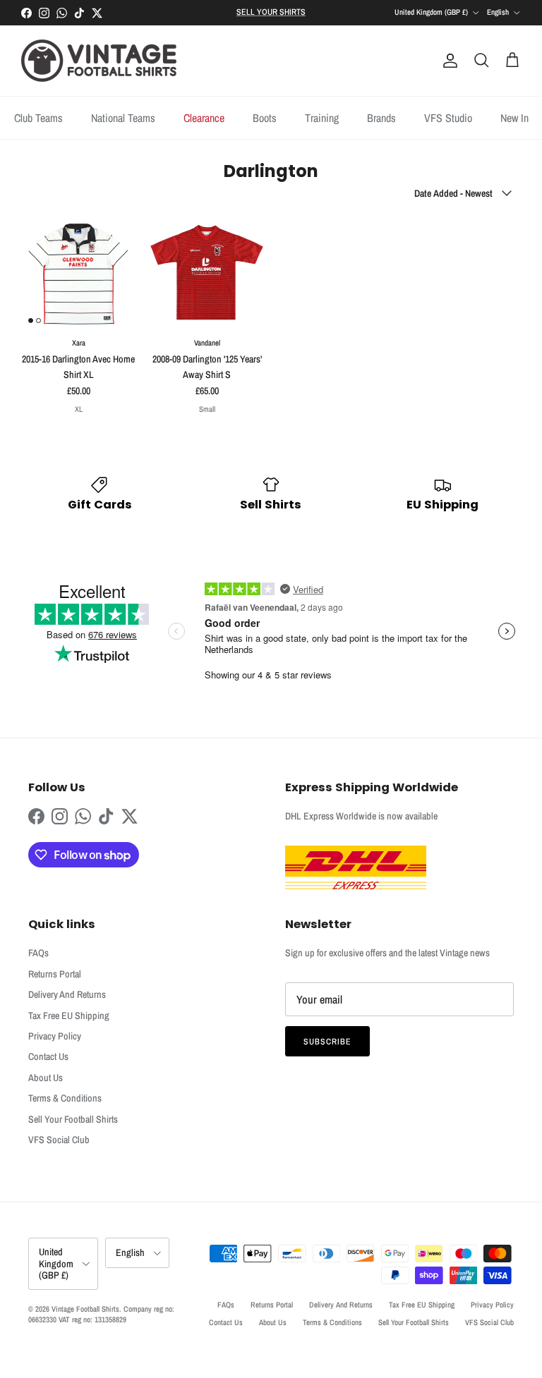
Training (322, 118)
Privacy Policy (54, 1036)
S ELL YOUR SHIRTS (271, 12)
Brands (381, 118)
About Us (45, 1077)
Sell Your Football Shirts (73, 1119)
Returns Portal (54, 974)
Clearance (203, 118)
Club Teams (38, 118)
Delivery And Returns (67, 994)
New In (514, 118)
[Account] (447, 60)
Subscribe (327, 1041)
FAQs (38, 952)
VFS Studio (448, 118)
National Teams (123, 118)
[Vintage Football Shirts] (98, 60)
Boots (265, 118)
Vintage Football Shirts (85, 1309)
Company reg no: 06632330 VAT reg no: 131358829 (101, 1314)
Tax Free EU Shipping (68, 1015)
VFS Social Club (59, 1139)
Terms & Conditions (65, 1098)
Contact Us (48, 1056)
